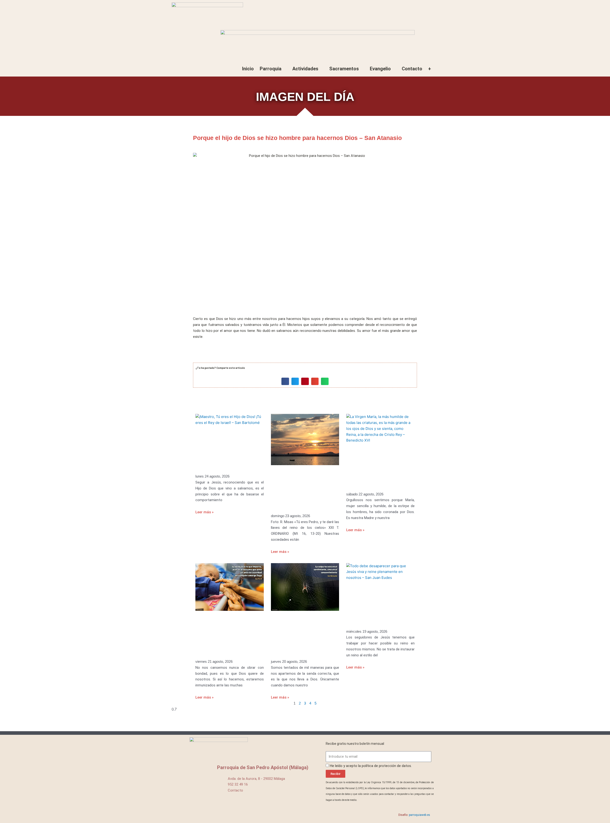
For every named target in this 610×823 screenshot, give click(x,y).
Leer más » (204, 512)
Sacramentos (344, 69)
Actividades (305, 69)
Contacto (412, 69)
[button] (285, 381)
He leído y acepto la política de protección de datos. (371, 766)
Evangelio (380, 69)
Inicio (248, 69)
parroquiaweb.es (419, 815)
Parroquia (270, 69)
